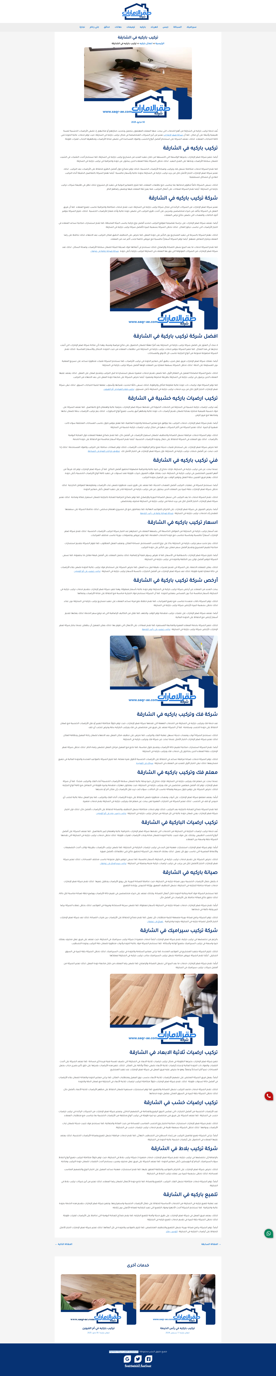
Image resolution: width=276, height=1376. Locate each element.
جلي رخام (94, 27)
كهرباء (154, 27)
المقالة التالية (63, 1244)
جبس (165, 27)
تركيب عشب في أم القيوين (87, 571)
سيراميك (192, 27)
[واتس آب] (268, 1233)
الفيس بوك (172, 1232)
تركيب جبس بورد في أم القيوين (111, 813)
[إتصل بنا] (268, 1096)
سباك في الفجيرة (144, 763)
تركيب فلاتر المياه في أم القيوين (118, 389)
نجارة (82, 27)
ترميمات (130, 27)
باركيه (143, 27)
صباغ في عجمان (155, 922)
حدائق (107, 27)
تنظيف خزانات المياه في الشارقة (104, 451)
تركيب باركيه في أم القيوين (98, 1328)
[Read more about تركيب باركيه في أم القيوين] (98, 1299)
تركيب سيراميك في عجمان (113, 863)
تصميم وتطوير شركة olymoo (123, 1352)
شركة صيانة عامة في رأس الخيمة (156, 513)
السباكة (177, 27)
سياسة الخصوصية (138, 1366)
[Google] (127, 1359)
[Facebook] (148, 1359)
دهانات (118, 27)
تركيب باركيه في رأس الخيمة (177, 1328)
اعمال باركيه (184, 1333)
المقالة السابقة (211, 1244)
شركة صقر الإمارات (173, 135)
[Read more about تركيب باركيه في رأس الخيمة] (177, 1299)
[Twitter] (138, 1359)
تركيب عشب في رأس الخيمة (156, 629)
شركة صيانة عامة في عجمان (104, 251)
